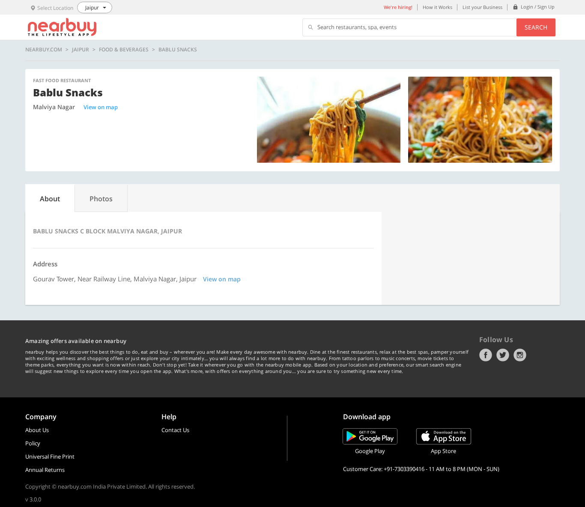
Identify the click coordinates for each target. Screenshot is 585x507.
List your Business (482, 7)
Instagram (519, 355)
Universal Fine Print (50, 456)
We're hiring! (398, 7)
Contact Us (175, 430)
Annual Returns (45, 470)
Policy (32, 443)
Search (536, 27)
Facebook (485, 355)
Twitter (502, 355)
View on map (101, 107)
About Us (37, 430)
